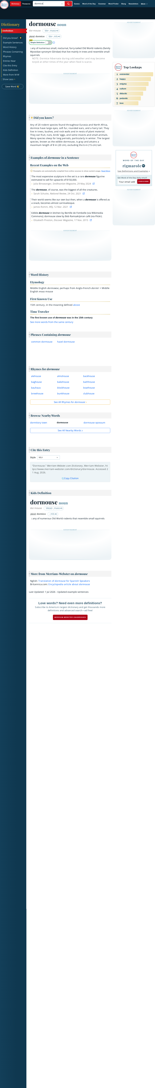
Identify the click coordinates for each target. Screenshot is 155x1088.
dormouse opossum (94, 422)
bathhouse (89, 381)
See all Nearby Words (69, 430)
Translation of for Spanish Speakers (64, 580)
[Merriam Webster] (133, 155)
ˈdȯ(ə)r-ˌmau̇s (53, 508)
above (76, 304)
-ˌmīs (52, 513)
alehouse (36, 376)
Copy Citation (71, 478)
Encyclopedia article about (69, 584)
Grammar (102, 4)
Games (77, 4)
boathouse (89, 387)
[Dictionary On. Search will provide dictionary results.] (21, 4)
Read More (105, 171)
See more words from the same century (51, 322)
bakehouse (63, 381)
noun (61, 24)
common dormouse (41, 341)
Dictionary (10, 24)
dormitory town (38, 422)
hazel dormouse (66, 341)
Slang (123, 4)
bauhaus (36, 387)
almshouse (63, 376)
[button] (144, 4)
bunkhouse (63, 393)
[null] (143, 165)
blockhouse (63, 387)
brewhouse (37, 393)
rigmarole (132, 165)
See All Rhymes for (69, 402)
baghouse (36, 381)
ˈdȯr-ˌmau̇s (50, 30)
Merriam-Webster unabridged (70, 617)
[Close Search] (62, 3)
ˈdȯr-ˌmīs (53, 36)
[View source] (94, 183)
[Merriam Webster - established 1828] (4, 2)
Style (33, 457)
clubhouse (88, 393)
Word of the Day (89, 4)
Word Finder (113, 4)
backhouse (89, 376)
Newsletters (133, 4)
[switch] (40, 42)
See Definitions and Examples (133, 171)
